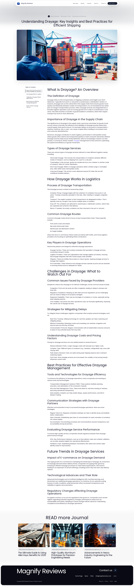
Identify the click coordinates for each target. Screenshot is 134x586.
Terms (111, 581)
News (86, 576)
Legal (115, 581)
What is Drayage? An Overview (33, 91)
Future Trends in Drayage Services (32, 106)
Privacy (106, 581)
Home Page (78, 576)
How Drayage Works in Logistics (33, 94)
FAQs (91, 576)
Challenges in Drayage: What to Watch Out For (33, 97)
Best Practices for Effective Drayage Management (32, 102)
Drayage (76, 140)
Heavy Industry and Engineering (79, 16)
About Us (101, 581)
